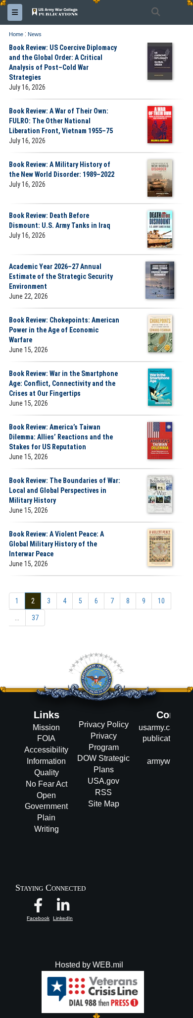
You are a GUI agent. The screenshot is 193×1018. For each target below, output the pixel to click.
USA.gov (103, 781)
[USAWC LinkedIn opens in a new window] (62, 908)
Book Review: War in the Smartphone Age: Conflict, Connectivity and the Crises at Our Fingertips (63, 383)
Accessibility (46, 750)
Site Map (103, 804)
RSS (103, 792)
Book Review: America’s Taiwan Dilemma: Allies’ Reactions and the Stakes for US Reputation (61, 437)
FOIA (46, 738)
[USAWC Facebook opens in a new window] (38, 908)
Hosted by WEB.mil (89, 965)
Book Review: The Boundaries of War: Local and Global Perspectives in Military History (64, 490)
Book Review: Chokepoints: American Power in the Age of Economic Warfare (64, 330)
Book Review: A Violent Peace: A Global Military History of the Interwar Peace (56, 544)
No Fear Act (46, 784)
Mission (46, 727)
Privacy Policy (104, 724)
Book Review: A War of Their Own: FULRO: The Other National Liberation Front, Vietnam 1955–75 (61, 121)
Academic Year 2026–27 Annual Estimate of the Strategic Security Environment (61, 276)
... (17, 618)
